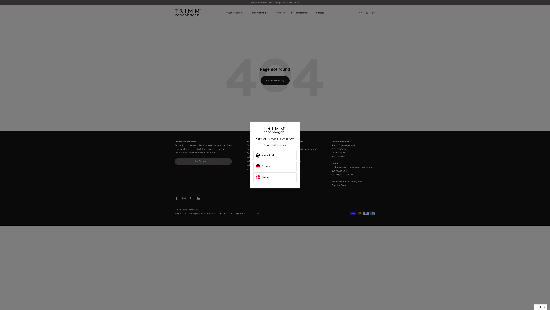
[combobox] (540, 307)
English (538, 307)
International (268, 155)
